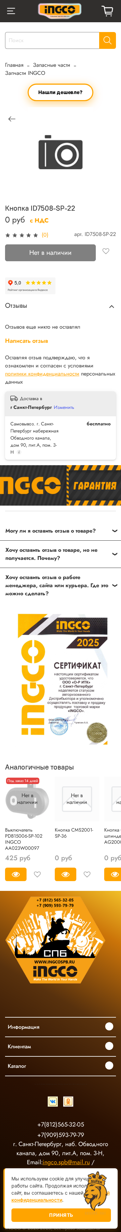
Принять (61, 1215)
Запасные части (51, 65)
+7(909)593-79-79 (60, 1135)
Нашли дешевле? (60, 92)
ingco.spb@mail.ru (66, 1162)
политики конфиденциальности (42, 374)
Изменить (64, 407)
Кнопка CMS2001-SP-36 (74, 833)
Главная (14, 65)
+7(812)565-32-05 (60, 1124)
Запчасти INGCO (25, 73)
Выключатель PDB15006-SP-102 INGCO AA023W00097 (23, 839)
